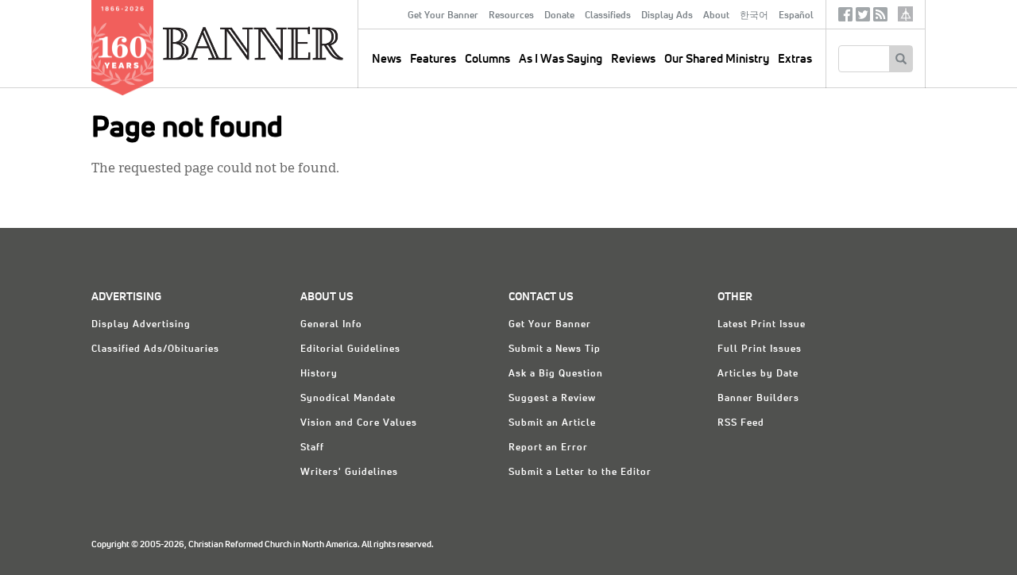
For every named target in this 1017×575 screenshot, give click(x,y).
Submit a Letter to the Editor (580, 472)
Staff (312, 448)
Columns (487, 59)
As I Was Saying (560, 59)
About (716, 16)
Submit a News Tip (554, 349)
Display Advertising (141, 325)
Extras (795, 59)
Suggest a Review (552, 398)
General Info (331, 325)
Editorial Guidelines (350, 349)
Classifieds (608, 16)
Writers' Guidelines (349, 472)
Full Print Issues (759, 349)
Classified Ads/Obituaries (155, 349)
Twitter (863, 18)
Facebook (845, 18)
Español (796, 16)
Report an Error (548, 448)
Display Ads (667, 16)
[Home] (289, 42)
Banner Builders (758, 398)
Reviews (633, 59)
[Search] (900, 58)
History (319, 374)
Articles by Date (758, 374)
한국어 (754, 16)
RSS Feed (740, 423)
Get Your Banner (443, 16)
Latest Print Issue (761, 325)
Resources (511, 16)
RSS (880, 18)
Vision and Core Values (358, 423)
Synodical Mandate (348, 398)
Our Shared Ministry (716, 59)
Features (433, 59)
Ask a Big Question (555, 374)
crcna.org (905, 13)
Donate (559, 16)
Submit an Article (552, 423)
